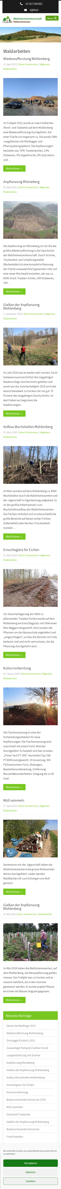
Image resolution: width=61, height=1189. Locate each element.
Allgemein (45, 64)
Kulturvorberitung (17, 668)
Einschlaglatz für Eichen (21, 549)
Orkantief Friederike (18, 1114)
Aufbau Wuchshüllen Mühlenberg (28, 426)
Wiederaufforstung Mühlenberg (26, 58)
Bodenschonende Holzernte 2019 (26, 1099)
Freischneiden (15, 1136)
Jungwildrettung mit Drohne (23, 1055)
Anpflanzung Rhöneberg (21, 181)
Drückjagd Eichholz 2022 (21, 1040)
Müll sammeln (13, 800)
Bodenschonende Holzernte (23, 1129)
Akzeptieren (30, 1163)
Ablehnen (30, 1172)
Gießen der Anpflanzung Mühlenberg (21, 306)
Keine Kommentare (28, 64)
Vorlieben (30, 1181)
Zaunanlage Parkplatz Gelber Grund (27, 1048)
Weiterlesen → (14, 168)
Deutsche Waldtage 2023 (21, 1026)
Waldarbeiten (10, 68)
